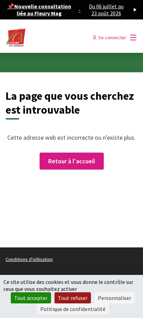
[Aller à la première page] (54, 37)
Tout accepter (31, 297)
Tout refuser (72, 297)
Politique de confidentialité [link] (73, 308)
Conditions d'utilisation (29, 259)
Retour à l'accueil (71, 161)
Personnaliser (114, 297)
